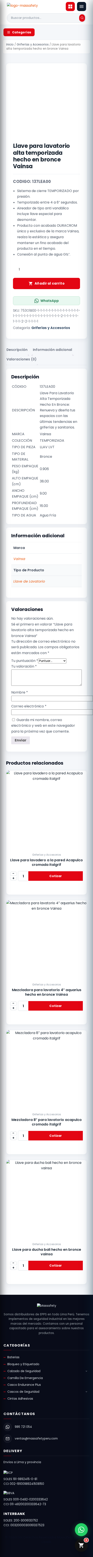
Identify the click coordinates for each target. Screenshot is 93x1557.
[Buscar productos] (82, 18)
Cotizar (55, 876)
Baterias (13, 1357)
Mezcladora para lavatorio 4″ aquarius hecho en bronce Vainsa (46, 992)
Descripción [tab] (16, 349)
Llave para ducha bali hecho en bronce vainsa (46, 1252)
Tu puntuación (24, 660)
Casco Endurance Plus (24, 1385)
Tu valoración (24, 666)
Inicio (10, 44)
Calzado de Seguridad (23, 1371)
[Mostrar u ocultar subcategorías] (86, 1371)
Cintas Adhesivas (20, 1398)
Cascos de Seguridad (23, 1391)
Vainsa (19, 559)
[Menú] (81, 6)
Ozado (46, 1542)
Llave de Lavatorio (29, 581)
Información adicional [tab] (52, 349)
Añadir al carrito (49, 283)
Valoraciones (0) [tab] (21, 359)
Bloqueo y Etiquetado (23, 1364)
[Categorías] (70, 6)
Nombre (19, 692)
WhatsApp (49, 300)
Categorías (21, 32)
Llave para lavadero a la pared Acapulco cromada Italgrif (46, 862)
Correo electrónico (28, 706)
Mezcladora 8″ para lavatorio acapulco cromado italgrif (46, 1122)
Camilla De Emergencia (25, 1378)
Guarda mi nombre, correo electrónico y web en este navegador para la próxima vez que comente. (43, 725)
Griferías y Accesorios (33, 44)
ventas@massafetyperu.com (36, 1438)
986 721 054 (23, 1427)
